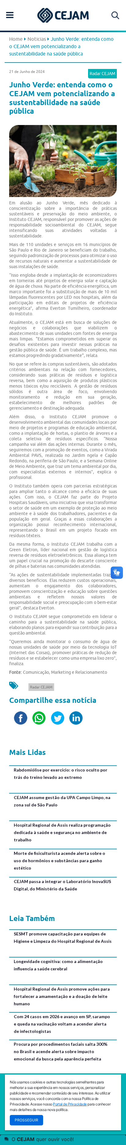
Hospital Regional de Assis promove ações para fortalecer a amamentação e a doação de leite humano (62, 996)
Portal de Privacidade (70, 1104)
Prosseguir (26, 1120)
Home (16, 39)
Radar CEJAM (102, 73)
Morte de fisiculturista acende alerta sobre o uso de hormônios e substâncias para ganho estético (59, 860)
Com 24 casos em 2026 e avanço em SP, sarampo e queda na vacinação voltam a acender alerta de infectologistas (62, 1024)
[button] (17, 159)
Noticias (37, 39)
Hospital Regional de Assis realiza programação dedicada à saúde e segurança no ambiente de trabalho (62, 832)
